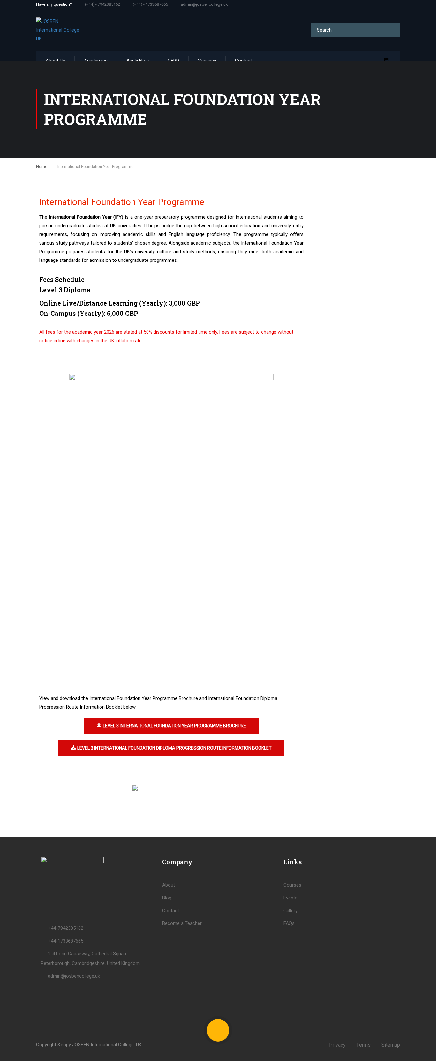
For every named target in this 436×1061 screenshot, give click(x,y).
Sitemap (390, 1045)
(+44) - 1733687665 (150, 4)
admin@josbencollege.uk (204, 4)
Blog (166, 898)
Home (41, 166)
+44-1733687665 (65, 941)
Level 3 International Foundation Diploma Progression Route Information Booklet (174, 748)
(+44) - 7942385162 (102, 4)
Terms (364, 1045)
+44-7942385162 (65, 928)
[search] (392, 30)
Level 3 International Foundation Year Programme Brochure (174, 725)
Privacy (337, 1045)
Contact (170, 910)
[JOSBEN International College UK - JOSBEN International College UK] (60, 30)
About (168, 885)
